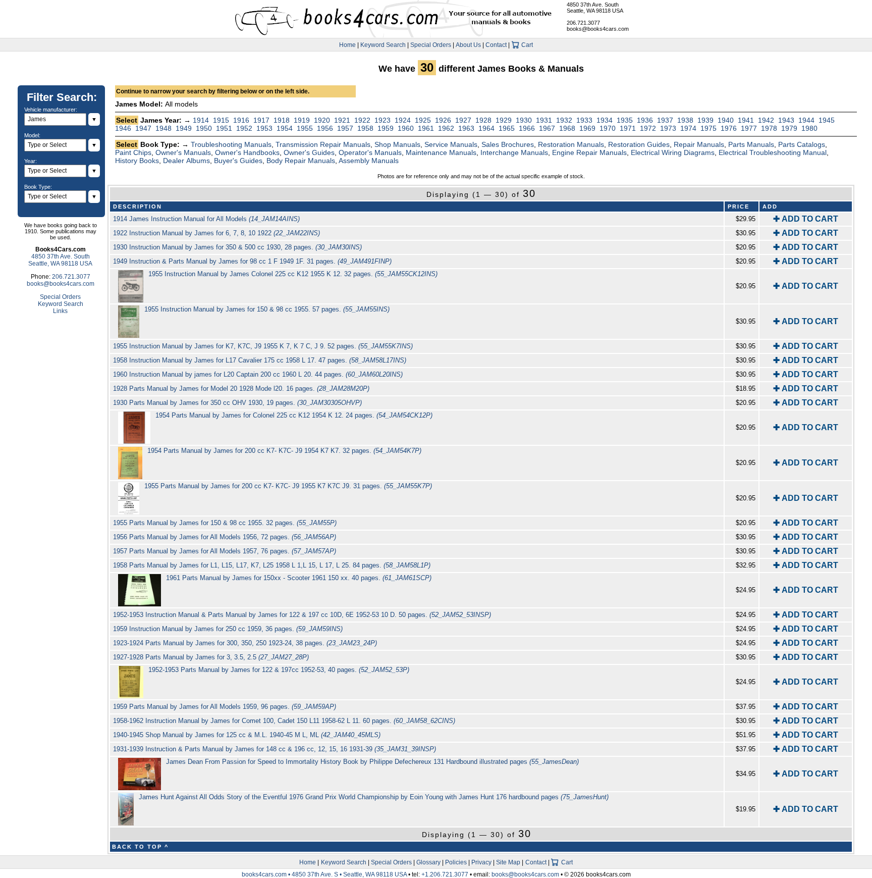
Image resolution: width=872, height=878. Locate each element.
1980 (809, 128)
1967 (547, 128)
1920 (322, 120)
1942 (766, 120)
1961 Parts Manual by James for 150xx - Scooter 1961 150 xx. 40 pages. (298, 578)
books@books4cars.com (598, 29)
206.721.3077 (583, 23)
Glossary (428, 862)
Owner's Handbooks (247, 152)
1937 (665, 120)
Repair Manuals (699, 144)
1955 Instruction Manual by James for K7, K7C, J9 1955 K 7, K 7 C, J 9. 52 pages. (263, 346)
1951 (224, 128)
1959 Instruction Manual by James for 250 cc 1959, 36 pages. (228, 629)
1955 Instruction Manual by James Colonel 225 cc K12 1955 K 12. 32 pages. (293, 274)
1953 (264, 128)
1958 (365, 128)
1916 (241, 120)
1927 (463, 120)
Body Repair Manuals (300, 161)
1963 (466, 128)
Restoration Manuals (571, 144)
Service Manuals (450, 144)
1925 (423, 120)
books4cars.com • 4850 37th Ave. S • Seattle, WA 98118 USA (325, 874)
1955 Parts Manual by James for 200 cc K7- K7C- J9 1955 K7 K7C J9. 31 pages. (288, 486)
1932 (564, 120)
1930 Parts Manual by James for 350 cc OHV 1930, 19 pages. (237, 402)
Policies (456, 862)
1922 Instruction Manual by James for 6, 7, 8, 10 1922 (216, 233)
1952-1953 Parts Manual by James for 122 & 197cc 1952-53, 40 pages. (278, 670)
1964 (486, 128)
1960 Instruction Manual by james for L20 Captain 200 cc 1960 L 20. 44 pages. (258, 374)
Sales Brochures (507, 144)
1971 (628, 128)
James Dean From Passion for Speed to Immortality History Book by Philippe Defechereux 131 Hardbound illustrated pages (372, 761)
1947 (143, 128)
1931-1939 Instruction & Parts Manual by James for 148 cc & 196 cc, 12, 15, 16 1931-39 (274, 749)
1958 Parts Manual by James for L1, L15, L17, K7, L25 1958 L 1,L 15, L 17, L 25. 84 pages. (271, 565)
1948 (163, 128)
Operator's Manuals (370, 152)
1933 (584, 120)
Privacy (481, 862)
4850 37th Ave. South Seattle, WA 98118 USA (595, 8)
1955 (305, 128)
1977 (749, 128)
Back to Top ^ (140, 847)
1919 (302, 120)
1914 (201, 120)
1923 (382, 120)
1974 (688, 128)
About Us (468, 44)
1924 (403, 120)
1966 (527, 128)
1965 (507, 128)
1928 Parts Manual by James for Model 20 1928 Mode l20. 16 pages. (241, 388)
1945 (827, 120)
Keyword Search (383, 44)
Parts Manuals (751, 144)
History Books (137, 161)
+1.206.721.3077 (444, 874)
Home (347, 44)
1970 (608, 128)
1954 (285, 128)
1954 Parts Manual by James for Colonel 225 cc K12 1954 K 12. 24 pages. (293, 415)
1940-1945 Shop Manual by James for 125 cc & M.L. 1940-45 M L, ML (246, 735)
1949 (184, 128)
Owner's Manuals (183, 152)
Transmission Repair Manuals (323, 144)
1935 (625, 120)
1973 (668, 128)
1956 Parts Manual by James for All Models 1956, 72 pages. (224, 537)
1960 (406, 128)
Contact (496, 44)
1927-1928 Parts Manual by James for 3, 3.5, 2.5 (211, 657)
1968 (567, 128)
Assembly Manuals (369, 161)
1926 (443, 120)
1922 (362, 120)
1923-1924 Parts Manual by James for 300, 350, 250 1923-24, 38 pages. (245, 643)
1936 (645, 120)
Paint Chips (133, 152)
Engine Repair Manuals (589, 152)
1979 (789, 128)
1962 (446, 128)
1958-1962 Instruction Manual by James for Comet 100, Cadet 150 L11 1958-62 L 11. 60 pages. (284, 721)
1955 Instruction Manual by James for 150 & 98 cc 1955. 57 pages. (267, 309)
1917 (261, 120)
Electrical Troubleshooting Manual (773, 152)
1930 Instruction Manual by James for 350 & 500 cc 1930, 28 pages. (237, 247)
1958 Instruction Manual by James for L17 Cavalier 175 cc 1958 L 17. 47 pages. (259, 360)
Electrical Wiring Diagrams (673, 152)
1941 (746, 120)
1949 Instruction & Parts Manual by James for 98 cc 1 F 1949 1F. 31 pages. (252, 261)
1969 (587, 128)
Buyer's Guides (238, 161)
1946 (123, 128)
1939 (705, 120)
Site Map (508, 862)
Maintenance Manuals (441, 152)
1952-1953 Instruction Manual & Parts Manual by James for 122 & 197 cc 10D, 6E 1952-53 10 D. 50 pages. (302, 614)
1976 (729, 128)
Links (60, 311)
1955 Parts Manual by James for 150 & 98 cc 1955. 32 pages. (225, 523)
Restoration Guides (639, 144)
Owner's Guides (309, 152)
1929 (504, 120)
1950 (204, 128)
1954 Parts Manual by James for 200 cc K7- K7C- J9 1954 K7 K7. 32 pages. (284, 450)
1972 (648, 128)
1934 (604, 120)
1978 (769, 128)
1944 (806, 120)
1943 (786, 120)
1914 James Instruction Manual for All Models (206, 219)
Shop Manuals (397, 144)
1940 (726, 120)
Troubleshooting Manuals (231, 144)
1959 (385, 128)
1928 (483, 120)
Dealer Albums (186, 161)
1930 (524, 120)
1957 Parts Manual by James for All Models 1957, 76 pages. (224, 551)
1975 (708, 128)
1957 (345, 128)
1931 (544, 120)
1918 (282, 120)
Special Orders (430, 44)
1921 (342, 120)
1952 (244, 128)
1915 (221, 120)
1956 (325, 128)
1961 (426, 128)
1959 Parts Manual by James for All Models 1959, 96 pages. (224, 706)
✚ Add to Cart (805, 219)
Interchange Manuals (514, 152)
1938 (685, 120)
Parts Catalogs (801, 144)
